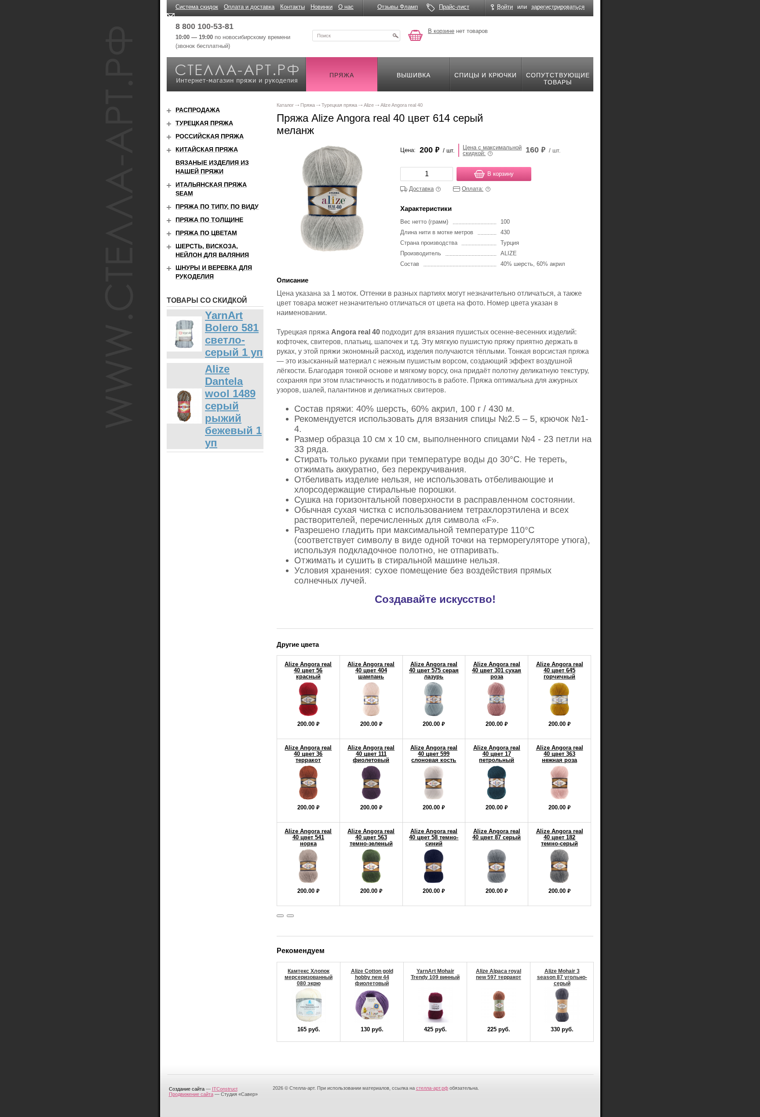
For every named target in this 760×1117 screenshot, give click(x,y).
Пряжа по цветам (206, 232)
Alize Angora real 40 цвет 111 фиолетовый (371, 753)
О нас (346, 7)
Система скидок (196, 7)
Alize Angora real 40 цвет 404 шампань (371, 670)
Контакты (292, 7)
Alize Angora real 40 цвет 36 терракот (308, 753)
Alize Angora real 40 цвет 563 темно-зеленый (371, 837)
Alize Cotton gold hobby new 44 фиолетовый (372, 977)
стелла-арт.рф (432, 1088)
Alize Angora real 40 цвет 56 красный (308, 670)
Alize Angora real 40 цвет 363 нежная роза (559, 753)
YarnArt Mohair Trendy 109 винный (435, 974)
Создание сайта (187, 1089)
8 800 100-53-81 (204, 26)
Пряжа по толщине (209, 219)
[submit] (395, 35)
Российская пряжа (209, 136)
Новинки (321, 7)
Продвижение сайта (191, 1094)
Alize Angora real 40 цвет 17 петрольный (496, 753)
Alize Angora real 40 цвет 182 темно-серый (559, 837)
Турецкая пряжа (204, 123)
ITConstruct (225, 1089)
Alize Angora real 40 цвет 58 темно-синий (433, 837)
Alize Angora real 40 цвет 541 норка (308, 837)
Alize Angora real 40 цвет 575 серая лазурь (434, 670)
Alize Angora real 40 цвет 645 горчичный (559, 670)
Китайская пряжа (206, 149)
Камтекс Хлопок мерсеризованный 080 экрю (308, 977)
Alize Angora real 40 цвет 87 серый (496, 834)
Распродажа (197, 109)
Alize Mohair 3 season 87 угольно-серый (562, 977)
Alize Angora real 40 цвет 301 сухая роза (496, 670)
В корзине (441, 31)
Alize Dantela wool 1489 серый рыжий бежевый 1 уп (233, 406)
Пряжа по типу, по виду (217, 206)
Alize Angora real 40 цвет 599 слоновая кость (433, 753)
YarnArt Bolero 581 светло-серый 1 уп (234, 333)
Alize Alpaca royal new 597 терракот (498, 974)
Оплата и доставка (249, 7)
